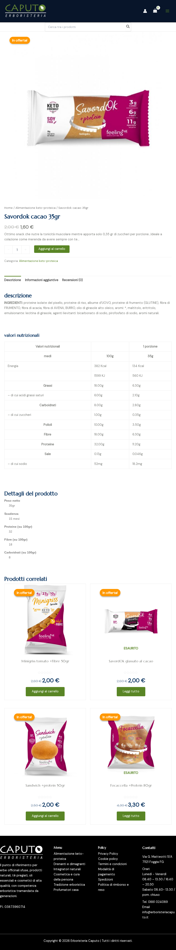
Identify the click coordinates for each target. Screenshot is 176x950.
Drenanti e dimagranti (69, 864)
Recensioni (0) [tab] (72, 280)
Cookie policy (108, 859)
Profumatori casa (66, 890)
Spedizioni (105, 880)
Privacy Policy (108, 854)
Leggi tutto (131, 691)
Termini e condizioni (112, 864)
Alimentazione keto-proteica (35, 208)
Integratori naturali (67, 869)
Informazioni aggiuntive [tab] (41, 280)
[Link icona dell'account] (145, 11)
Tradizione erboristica (69, 885)
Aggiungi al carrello (51, 249)
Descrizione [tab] (12, 280)
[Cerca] (128, 27)
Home (8, 208)
